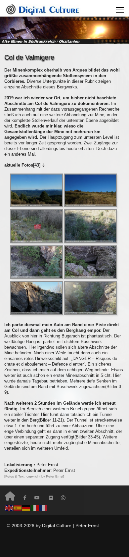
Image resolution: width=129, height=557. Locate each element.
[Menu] (120, 10)
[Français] (43, 507)
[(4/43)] (90, 226)
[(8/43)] (90, 298)
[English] (9, 507)
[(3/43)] (36, 226)
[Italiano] (35, 507)
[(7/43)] (36, 298)
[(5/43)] (36, 262)
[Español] (18, 507)
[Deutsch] (26, 507)
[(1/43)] (36, 190)
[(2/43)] (90, 190)
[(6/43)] (90, 262)
